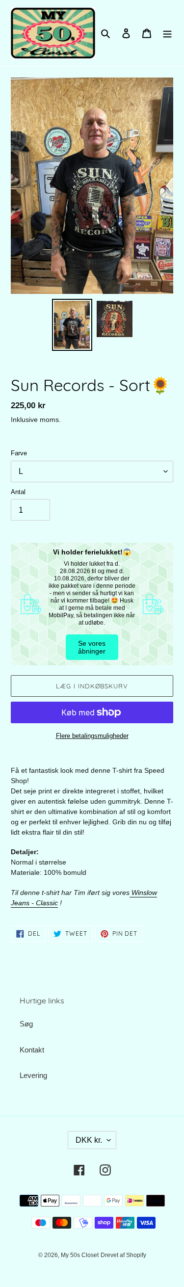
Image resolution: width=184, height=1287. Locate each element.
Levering (33, 1075)
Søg (26, 1024)
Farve (19, 453)
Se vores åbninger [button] (91, 647)
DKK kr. (89, 1140)
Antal (18, 492)
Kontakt (32, 1050)
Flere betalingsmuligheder (92, 735)
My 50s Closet (80, 1255)
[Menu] (167, 33)
